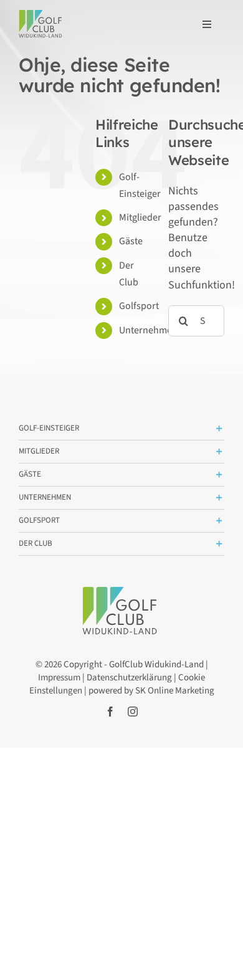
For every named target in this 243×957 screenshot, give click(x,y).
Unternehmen (148, 330)
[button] (121, 428)
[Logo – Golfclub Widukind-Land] (41, 15)
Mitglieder (140, 217)
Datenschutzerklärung (129, 677)
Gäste (131, 241)
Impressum (59, 677)
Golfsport (139, 306)
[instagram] (133, 712)
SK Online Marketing (174, 690)
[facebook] (110, 712)
